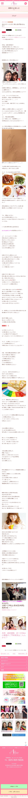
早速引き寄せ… (22, 653)
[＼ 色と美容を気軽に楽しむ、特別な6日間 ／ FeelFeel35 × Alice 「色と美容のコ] (20, 712)
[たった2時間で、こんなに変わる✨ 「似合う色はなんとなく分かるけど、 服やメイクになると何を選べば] (7, 712)
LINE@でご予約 (14, 786)
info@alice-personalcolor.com (15, 767)
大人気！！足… (6, 653)
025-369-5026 (16, 760)
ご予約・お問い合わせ (14, 791)
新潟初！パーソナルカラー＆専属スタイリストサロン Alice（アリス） (14, 0)
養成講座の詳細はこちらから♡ (9, 609)
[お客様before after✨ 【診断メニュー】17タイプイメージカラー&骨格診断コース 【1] (7, 725)
